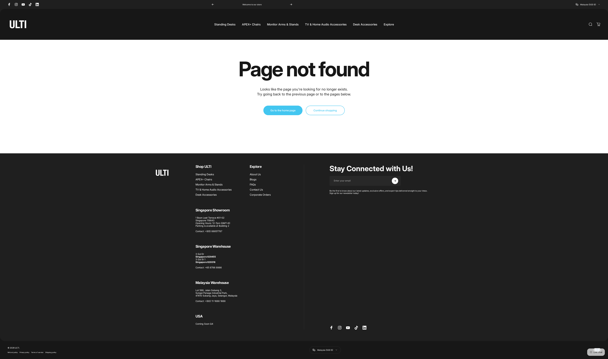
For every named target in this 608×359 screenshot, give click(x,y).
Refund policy (13, 352)
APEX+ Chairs (204, 179)
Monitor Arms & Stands (209, 184)
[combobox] (588, 4)
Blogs (253, 179)
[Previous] (212, 4)
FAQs (253, 184)
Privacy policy (24, 352)
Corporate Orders (260, 194)
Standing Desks (205, 174)
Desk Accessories (206, 194)
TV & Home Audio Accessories (214, 189)
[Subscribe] (395, 181)
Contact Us (256, 189)
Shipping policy (50, 352)
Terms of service (37, 352)
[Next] (291, 4)
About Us (255, 174)
